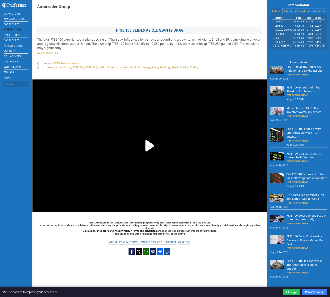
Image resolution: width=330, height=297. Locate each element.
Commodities (302, 11)
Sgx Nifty (10, 50)
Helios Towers (108, 67)
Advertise (184, 242)
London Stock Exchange (134, 67)
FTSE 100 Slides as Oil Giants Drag (150, 30)
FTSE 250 (91, 67)
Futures (287, 11)
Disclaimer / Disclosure (96, 230)
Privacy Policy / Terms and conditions (135, 230)
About (113, 242)
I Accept (291, 292)
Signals (9, 72)
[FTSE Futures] (16, 5)
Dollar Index (12, 56)
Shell (155, 67)
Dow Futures (12, 13)
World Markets (14, 67)
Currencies (319, 11)
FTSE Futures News (66, 63)
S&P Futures (11, 24)
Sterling (165, 67)
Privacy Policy (314, 292)
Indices (276, 11)
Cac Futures (11, 40)
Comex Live (11, 61)
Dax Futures (11, 35)
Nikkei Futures (13, 45)
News (7, 77)
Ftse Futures (12, 29)
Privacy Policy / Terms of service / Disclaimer (147, 242)
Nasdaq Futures (14, 18)
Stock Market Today (184, 67)
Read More (45, 53)
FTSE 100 (78, 67)
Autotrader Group (59, 67)
